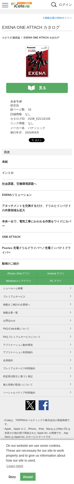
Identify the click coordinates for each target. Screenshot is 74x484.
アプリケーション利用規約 (18, 352)
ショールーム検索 (13, 288)
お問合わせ (9, 320)
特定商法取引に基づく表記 (18, 376)
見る (42, 88)
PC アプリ (55, 281)
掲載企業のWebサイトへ (58, 17)
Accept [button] (28, 476)
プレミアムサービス (14, 296)
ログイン (65, 4)
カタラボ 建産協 (11, 37)
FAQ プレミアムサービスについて (21, 336)
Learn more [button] (15, 466)
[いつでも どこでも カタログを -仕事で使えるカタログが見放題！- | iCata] (21, 4)
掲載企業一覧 (10, 312)
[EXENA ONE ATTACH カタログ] (37, 48)
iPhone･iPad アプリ (18, 273)
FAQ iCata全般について (16, 328)
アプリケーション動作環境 (18, 345)
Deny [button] (12, 476)
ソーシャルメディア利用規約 (19, 392)
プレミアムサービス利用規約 (19, 368)
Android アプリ (55, 273)
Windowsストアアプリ (18, 281)
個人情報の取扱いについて (18, 384)
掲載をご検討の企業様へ (16, 304)
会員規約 (8, 360)
